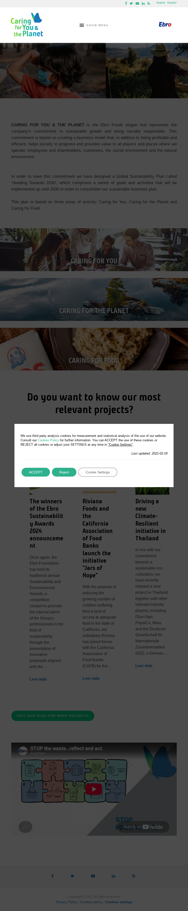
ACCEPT (36, 472)
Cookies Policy (48, 440)
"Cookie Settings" (120, 444)
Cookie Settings (98, 472)
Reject (64, 472)
